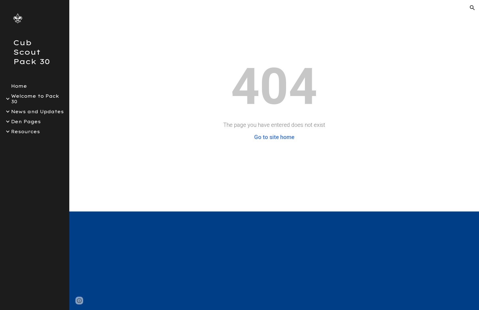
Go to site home (274, 137)
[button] (472, 7)
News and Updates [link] (37, 111)
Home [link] (19, 86)
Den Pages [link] (26, 121)
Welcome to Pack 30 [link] (35, 98)
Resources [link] (25, 131)
